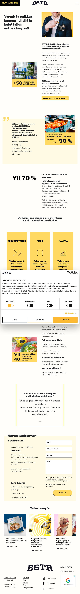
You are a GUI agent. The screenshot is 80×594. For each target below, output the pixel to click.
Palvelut (26, 578)
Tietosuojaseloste (67, 571)
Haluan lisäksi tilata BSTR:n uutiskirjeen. (55, 485)
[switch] (30, 305)
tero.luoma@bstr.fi (19, 497)
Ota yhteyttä (28, 588)
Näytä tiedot (69, 313)
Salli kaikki (65, 320)
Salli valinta (40, 320)
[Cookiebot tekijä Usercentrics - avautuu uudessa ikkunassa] (68, 272)
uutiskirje (10, 3)
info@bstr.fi (8, 580)
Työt (24, 580)
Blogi (25, 585)
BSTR (25, 583)
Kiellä (15, 320)
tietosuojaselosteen (51, 479)
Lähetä (62, 493)
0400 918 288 (17, 494)
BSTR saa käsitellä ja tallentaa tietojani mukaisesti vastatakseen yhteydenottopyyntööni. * (59, 479)
